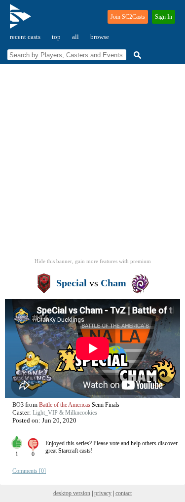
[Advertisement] (92, 164)
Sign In (163, 16)
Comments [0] (29, 470)
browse (99, 36)
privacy (102, 493)
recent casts (25, 36)
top (56, 36)
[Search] (136, 55)
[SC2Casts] (21, 20)
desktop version (71, 493)
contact (123, 493)
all (75, 36)
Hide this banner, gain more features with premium (93, 261)
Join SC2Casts (128, 16)
